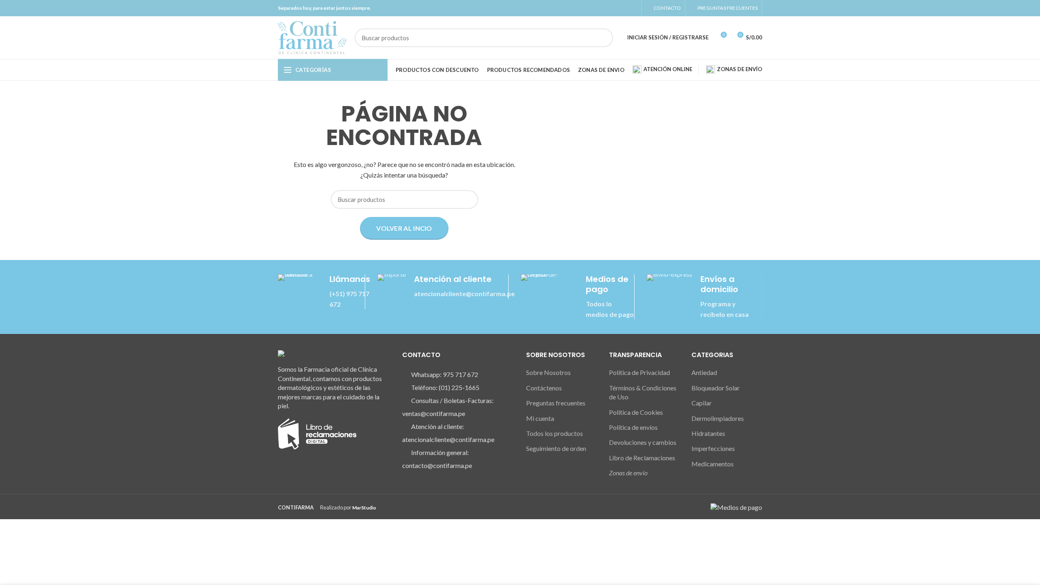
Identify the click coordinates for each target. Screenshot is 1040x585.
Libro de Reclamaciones (642, 458)
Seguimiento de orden (556, 448)
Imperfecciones (713, 448)
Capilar (701, 403)
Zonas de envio (628, 473)
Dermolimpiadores (717, 418)
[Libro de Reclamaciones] (317, 433)
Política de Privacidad (639, 372)
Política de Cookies (636, 412)
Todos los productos (554, 433)
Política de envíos (633, 427)
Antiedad (704, 372)
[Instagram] (623, 8)
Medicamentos (712, 464)
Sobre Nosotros (548, 372)
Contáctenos (544, 388)
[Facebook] (613, 8)
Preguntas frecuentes (555, 403)
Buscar (602, 37)
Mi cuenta (540, 418)
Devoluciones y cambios (642, 442)
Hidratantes (708, 433)
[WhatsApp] (632, 8)
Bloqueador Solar (715, 388)
